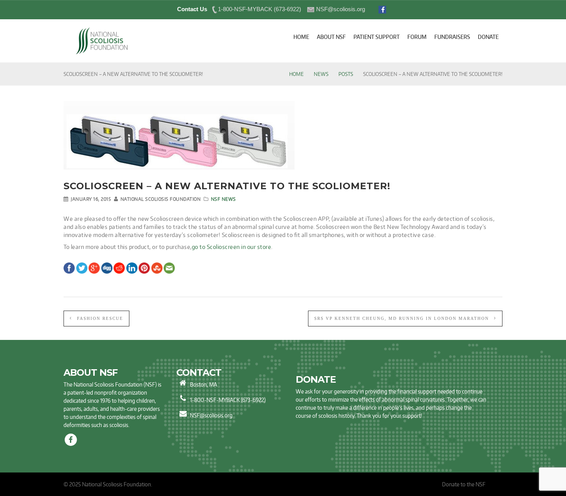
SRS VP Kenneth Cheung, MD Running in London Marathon (402, 318)
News (321, 74)
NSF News (223, 199)
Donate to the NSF (464, 484)
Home (296, 74)
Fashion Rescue (99, 318)
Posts (345, 74)
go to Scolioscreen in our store (231, 247)
